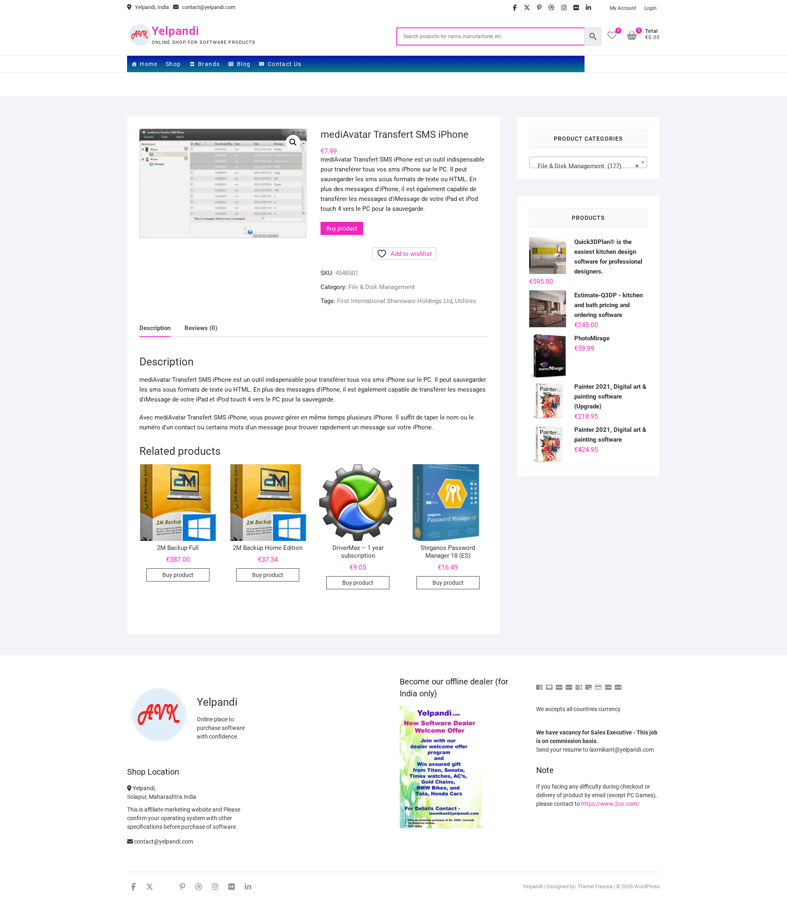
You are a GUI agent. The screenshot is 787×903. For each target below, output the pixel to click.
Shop (173, 64)
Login (650, 8)
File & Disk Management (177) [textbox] (586, 166)
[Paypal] (569, 683)
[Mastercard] (549, 683)
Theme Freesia (595, 886)
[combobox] (588, 162)
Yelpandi (175, 31)
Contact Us (285, 64)
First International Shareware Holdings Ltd (394, 301)
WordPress (647, 886)
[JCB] (618, 683)
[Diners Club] (578, 683)
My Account (623, 8)
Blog (244, 64)
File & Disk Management (381, 287)
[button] (293, 142)
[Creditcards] (598, 683)
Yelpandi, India (151, 7)
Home (148, 64)
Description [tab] (155, 328)
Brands (209, 64)
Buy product (341, 228)
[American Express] (539, 683)
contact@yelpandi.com (208, 7)
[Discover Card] (588, 683)
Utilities (465, 301)
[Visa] (559, 683)
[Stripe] (608, 683)
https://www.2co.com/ (610, 803)
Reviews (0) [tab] (200, 328)
